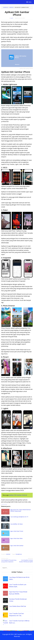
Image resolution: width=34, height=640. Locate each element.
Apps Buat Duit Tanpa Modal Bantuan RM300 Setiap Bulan (20, 510)
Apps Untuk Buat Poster (16, 531)
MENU (30, 2)
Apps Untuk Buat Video (16, 538)
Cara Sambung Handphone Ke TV (19, 517)
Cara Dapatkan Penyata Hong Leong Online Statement (8, 560)
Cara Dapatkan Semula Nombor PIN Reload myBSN (26, 560)
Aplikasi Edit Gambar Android (18, 495)
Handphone (19, 554)
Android (8, 554)
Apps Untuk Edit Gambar (16, 545)
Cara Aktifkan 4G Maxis (16, 524)
